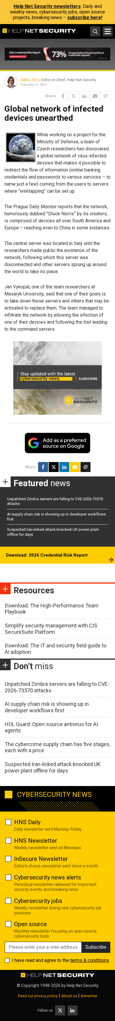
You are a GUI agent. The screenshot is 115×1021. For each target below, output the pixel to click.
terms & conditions (89, 960)
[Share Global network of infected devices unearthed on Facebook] (63, 96)
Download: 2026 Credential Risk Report (47, 555)
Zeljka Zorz (29, 80)
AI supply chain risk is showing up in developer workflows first (47, 707)
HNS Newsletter (35, 840)
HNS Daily (27, 822)
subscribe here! (84, 17)
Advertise (89, 996)
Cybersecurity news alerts (47, 877)
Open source (30, 924)
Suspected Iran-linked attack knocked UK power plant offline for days (53, 767)
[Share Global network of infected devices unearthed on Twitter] (74, 96)
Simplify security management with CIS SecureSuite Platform (51, 628)
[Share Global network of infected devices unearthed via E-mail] (95, 96)
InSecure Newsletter (41, 858)
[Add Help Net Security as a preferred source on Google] (106, 96)
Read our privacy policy (38, 996)
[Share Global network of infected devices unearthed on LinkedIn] (84, 96)
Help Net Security (82, 985)
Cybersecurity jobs (38, 900)
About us (69, 996)
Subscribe (95, 947)
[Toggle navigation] (108, 31)
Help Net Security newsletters (47, 6)
